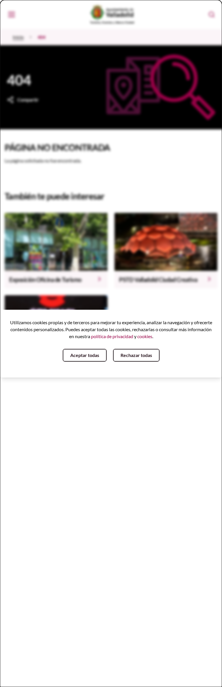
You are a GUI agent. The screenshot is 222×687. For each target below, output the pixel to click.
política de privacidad (112, 336)
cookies (144, 336)
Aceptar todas (84, 355)
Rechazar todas (136, 355)
